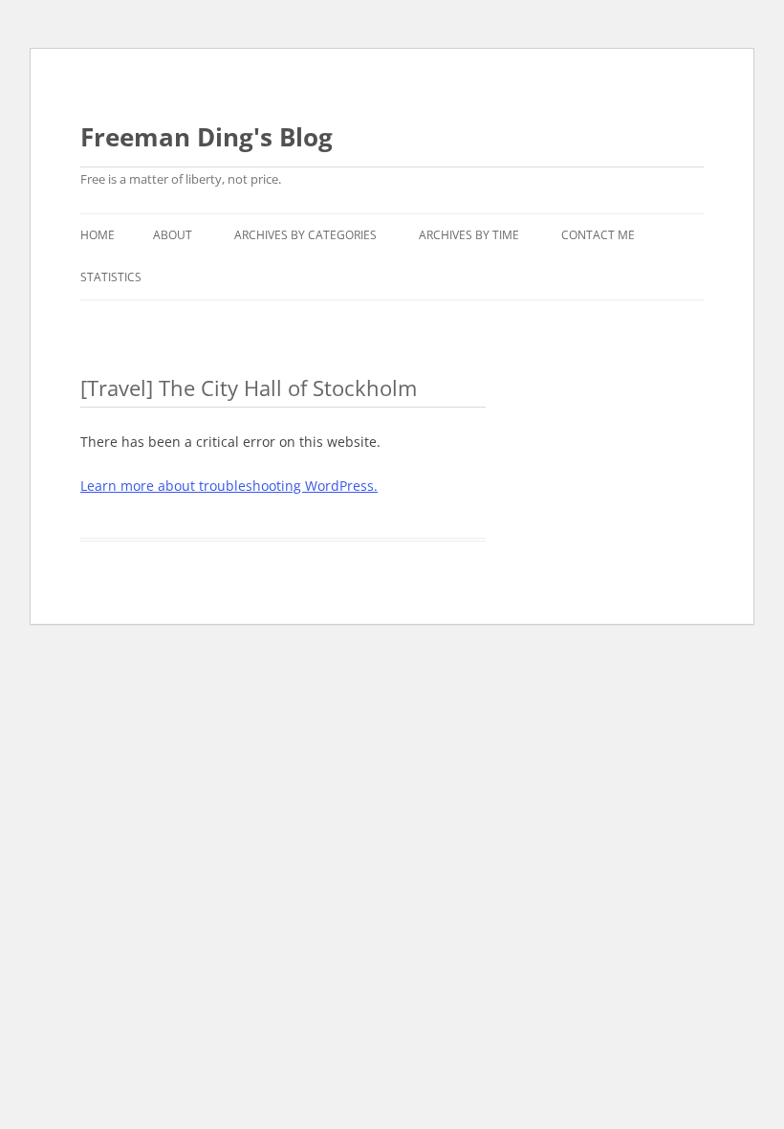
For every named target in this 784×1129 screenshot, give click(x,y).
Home (97, 235)
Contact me (598, 235)
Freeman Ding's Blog (206, 137)
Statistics (111, 277)
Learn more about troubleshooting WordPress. (229, 485)
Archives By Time (469, 235)
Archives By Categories (305, 235)
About (172, 235)
